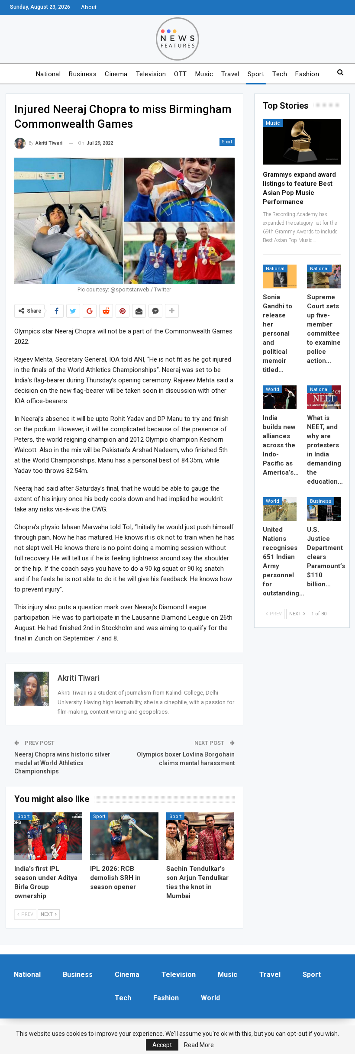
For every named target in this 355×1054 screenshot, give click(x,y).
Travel (230, 74)
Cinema (116, 74)
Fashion (307, 74)
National (48, 74)
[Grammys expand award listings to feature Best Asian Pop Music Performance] (302, 142)
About (89, 7)
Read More (199, 1045)
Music (204, 74)
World (272, 389)
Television (151, 74)
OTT (180, 74)
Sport (256, 74)
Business (83, 74)
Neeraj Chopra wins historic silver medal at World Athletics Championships (62, 763)
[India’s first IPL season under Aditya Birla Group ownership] (48, 836)
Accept (162, 1044)
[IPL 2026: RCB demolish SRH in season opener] (124, 836)
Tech (279, 74)
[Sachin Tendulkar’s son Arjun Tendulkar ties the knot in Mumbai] (200, 836)
